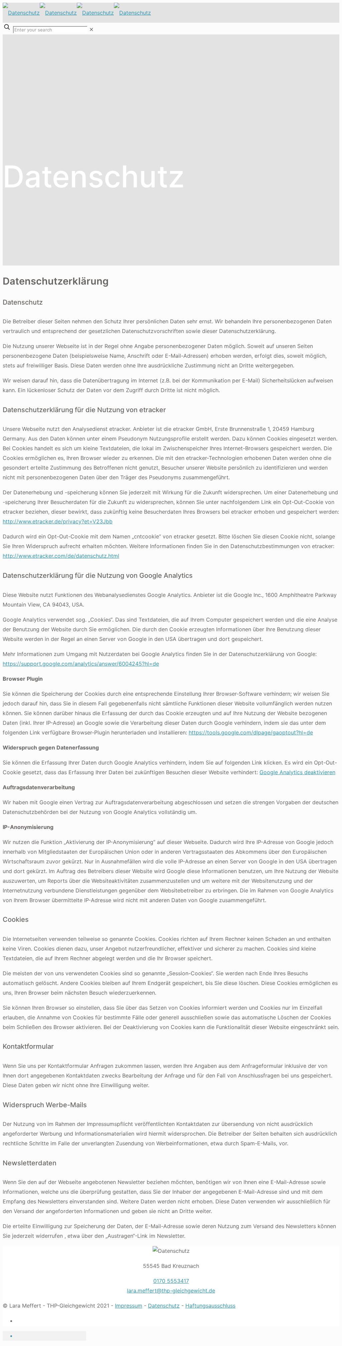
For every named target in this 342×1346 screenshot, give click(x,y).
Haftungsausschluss (210, 1305)
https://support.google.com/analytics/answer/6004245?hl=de (81, 663)
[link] (91, 29)
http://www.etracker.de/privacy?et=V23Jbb (58, 521)
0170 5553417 (171, 1281)
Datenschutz (164, 1305)
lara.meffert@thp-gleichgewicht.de (171, 1290)
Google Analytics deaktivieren (297, 772)
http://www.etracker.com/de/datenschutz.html (61, 555)
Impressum (128, 1305)
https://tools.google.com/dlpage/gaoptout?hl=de (251, 732)
